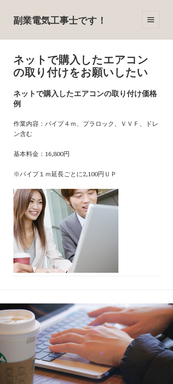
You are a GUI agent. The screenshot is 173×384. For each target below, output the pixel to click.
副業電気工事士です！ (60, 19)
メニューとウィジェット (150, 28)
